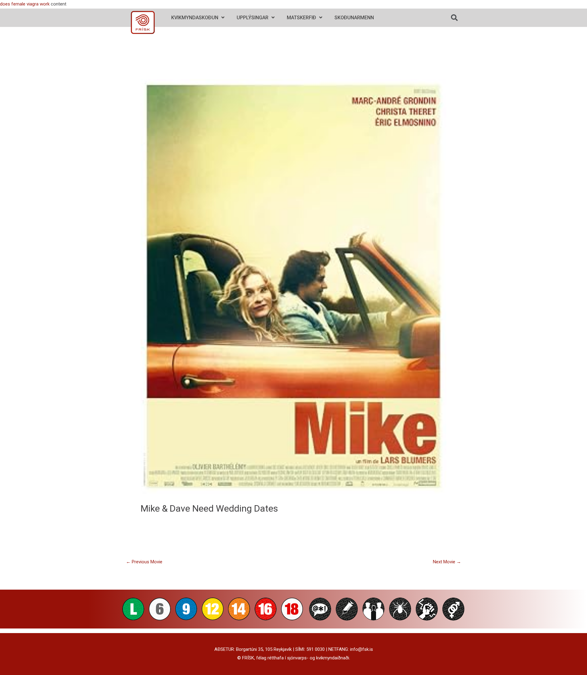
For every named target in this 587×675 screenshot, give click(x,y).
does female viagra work (25, 4)
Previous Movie (144, 562)
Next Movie (447, 562)
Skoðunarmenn (354, 18)
